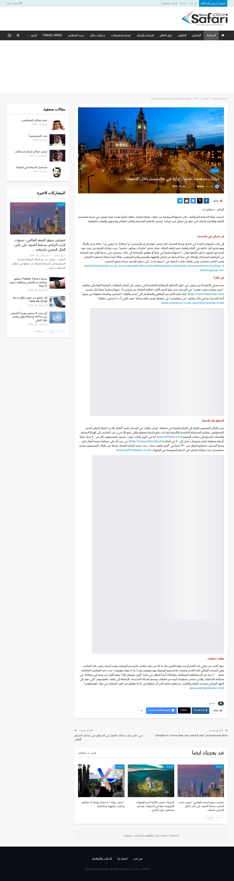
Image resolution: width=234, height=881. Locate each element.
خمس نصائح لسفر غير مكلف (31, 151)
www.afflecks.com (169, 437)
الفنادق (196, 35)
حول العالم (166, 35)
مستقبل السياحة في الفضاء (31, 167)
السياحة (211, 35)
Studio (105, 869)
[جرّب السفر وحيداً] (57, 140)
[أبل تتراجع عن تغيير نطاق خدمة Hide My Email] (57, 302)
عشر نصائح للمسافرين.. (33, 120)
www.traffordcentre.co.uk (134, 450)
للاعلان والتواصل (169, 3)
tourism (212, 703)
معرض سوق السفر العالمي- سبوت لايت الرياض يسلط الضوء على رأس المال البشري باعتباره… (39, 244)
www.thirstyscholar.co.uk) (192, 303)
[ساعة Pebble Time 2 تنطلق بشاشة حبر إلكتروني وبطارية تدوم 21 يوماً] (57, 283)
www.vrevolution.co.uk (176, 303)
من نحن (193, 3)
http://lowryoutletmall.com (146, 441)
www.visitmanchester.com (206, 688)
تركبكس (148, 836)
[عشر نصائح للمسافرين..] (57, 124)
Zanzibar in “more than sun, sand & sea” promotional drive (191, 735)
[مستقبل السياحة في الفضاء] (57, 171)
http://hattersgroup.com (212, 268)
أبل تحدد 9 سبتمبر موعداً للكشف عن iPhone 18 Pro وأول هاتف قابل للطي (28, 316)
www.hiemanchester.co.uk (100, 266)
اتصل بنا (183, 3)
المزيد (33, 35)
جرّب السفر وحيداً (38, 136)
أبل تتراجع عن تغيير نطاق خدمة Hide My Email (30, 299)
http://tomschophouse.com (206, 294)
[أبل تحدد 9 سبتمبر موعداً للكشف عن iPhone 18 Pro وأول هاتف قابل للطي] (57, 317)
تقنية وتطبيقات (121, 35)
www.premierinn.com (201, 266)
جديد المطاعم (76, 35)
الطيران (182, 35)
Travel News (52, 35)
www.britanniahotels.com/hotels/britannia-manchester (152, 266)
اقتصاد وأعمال (145, 35)
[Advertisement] (117, 67)
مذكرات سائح (97, 35)
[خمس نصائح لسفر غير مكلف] (57, 156)
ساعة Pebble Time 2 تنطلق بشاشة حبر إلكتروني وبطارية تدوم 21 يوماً (28, 282)
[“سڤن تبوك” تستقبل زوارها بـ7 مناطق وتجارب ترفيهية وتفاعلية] (101, 781)
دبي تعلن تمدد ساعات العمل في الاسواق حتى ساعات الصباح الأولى (108, 737)
